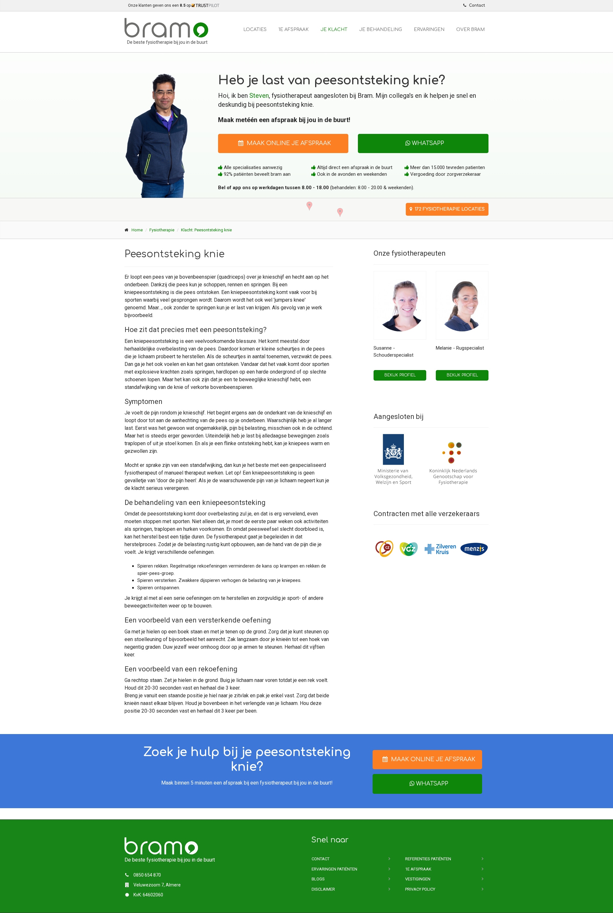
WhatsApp (427, 143)
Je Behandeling (380, 29)
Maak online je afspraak (287, 143)
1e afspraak (418, 869)
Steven (259, 95)
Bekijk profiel (400, 375)
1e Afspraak (293, 29)
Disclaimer (323, 889)
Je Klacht (334, 29)
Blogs (318, 879)
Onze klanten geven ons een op (160, 5)
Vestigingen (417, 879)
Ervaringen (429, 29)
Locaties (255, 29)
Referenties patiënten (428, 858)
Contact (320, 858)
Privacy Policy (420, 889)
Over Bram (470, 29)
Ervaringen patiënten (334, 869)
